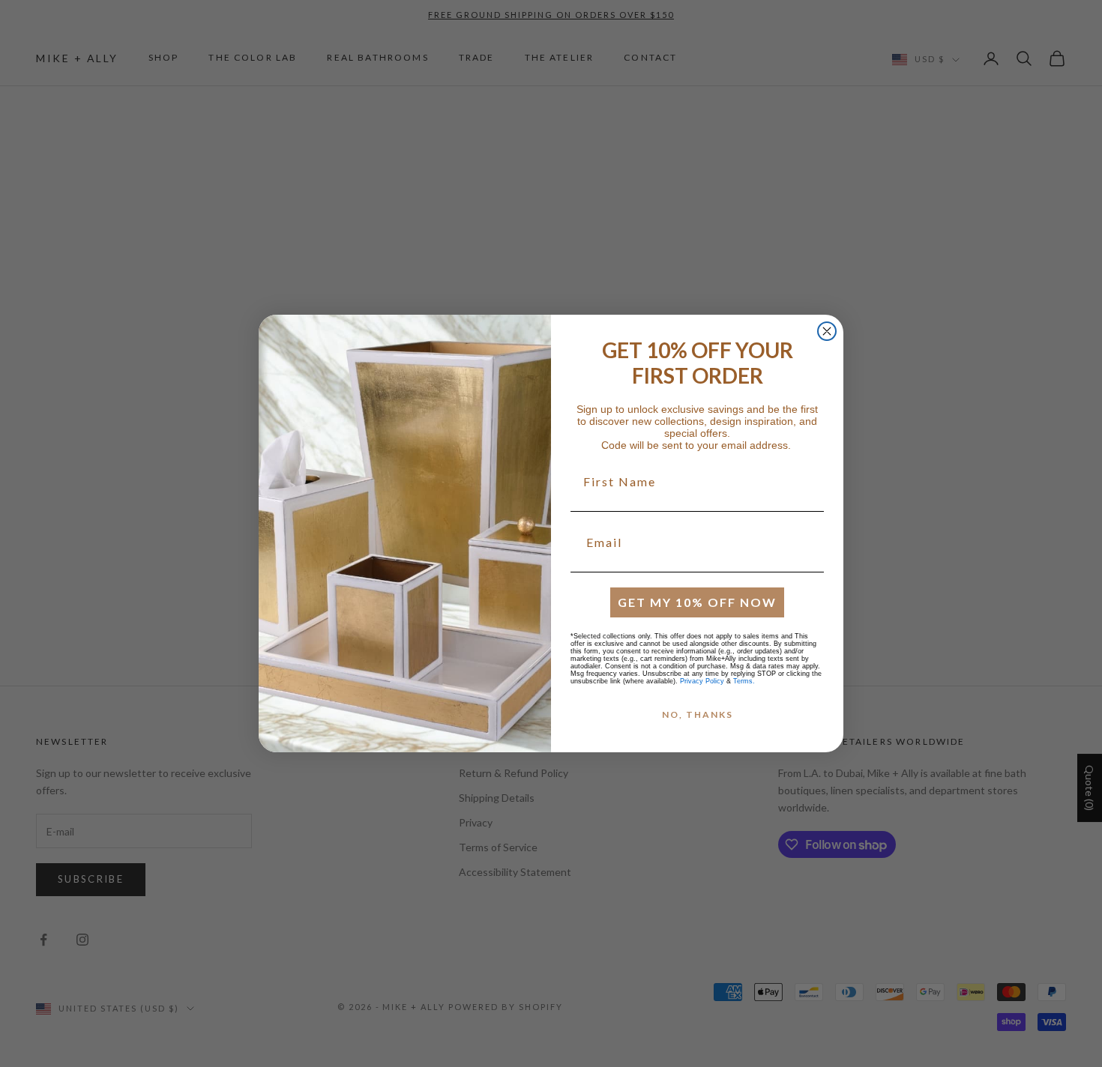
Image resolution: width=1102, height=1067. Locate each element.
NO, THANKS (697, 714)
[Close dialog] (827, 331)
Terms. (744, 681)
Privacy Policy (702, 681)
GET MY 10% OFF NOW (697, 602)
